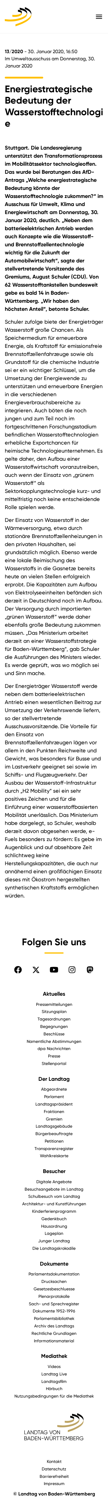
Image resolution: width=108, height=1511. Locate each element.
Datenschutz (54, 1468)
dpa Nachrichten (54, 1048)
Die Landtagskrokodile (54, 1248)
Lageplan (54, 1233)
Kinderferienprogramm (54, 1211)
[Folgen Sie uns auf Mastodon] (90, 969)
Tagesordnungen (54, 1018)
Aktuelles (54, 994)
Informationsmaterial (54, 1340)
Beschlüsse (54, 1033)
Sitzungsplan (54, 1011)
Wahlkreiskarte (54, 1155)
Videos (54, 1366)
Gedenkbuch (54, 1218)
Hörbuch (54, 1388)
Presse (54, 1055)
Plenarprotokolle (54, 1296)
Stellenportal (54, 1063)
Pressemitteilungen (54, 1004)
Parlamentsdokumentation (54, 1273)
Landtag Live (54, 1373)
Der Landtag (54, 1079)
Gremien (54, 1118)
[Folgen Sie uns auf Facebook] (18, 969)
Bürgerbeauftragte (54, 1133)
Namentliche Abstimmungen (54, 1041)
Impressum (54, 1483)
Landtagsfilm (54, 1381)
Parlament (54, 1096)
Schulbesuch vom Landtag (54, 1196)
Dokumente (54, 1264)
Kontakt (54, 1461)
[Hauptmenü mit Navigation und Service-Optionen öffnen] (99, 16)
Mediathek (54, 1356)
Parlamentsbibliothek (54, 1318)
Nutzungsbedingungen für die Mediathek (54, 1395)
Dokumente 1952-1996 (54, 1310)
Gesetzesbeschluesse (54, 1288)
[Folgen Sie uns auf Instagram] (72, 969)
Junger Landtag (54, 1240)
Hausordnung (54, 1226)
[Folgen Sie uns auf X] (36, 969)
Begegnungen (54, 1026)
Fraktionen (54, 1111)
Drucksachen (54, 1281)
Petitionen (54, 1140)
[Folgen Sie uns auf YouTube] (54, 969)
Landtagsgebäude (54, 1126)
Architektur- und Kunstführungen (54, 1203)
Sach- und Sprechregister (54, 1303)
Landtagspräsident (54, 1103)
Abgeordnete (54, 1089)
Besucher (54, 1171)
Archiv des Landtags (54, 1325)
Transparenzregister (54, 1148)
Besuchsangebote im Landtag (54, 1189)
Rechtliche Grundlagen (54, 1333)
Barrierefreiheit (54, 1476)
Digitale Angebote (54, 1181)
